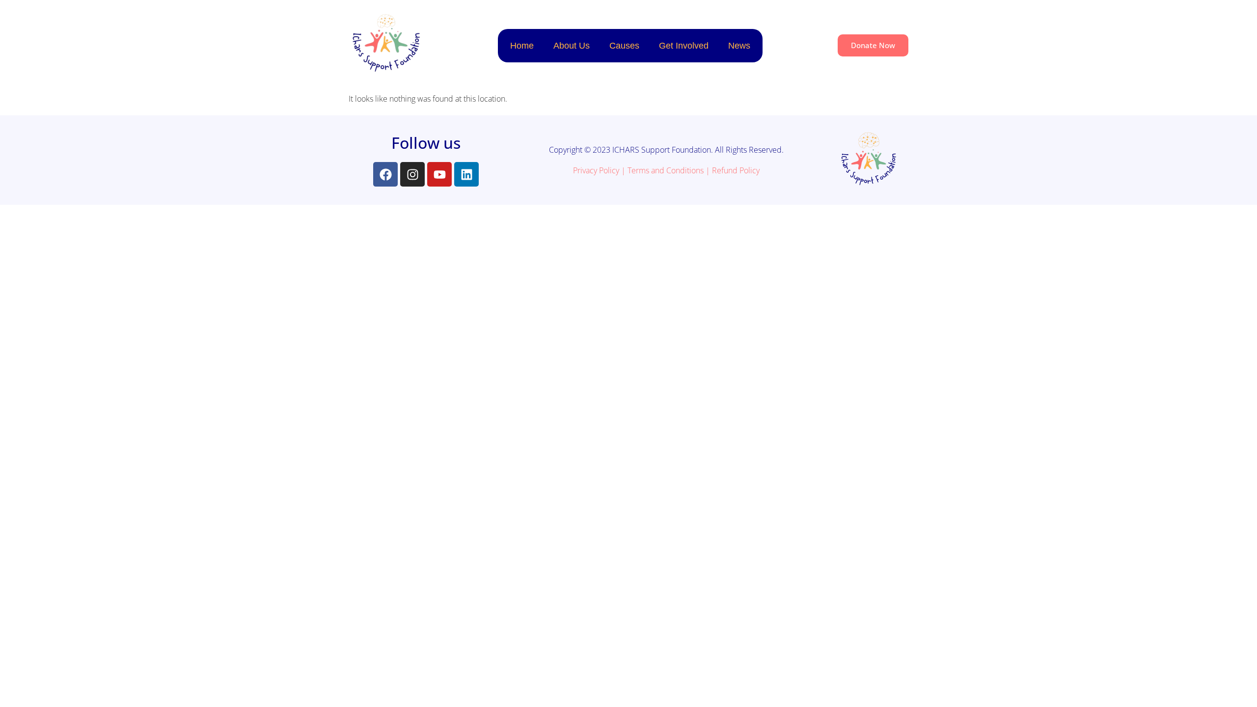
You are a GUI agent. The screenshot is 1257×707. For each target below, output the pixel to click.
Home (522, 46)
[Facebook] (385, 174)
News (739, 46)
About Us (571, 46)
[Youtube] (439, 174)
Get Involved (684, 46)
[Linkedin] (466, 174)
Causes (624, 46)
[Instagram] (412, 174)
